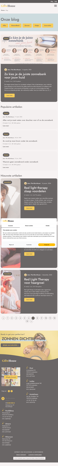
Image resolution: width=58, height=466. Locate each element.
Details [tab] (47, 225)
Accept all (46, 244)
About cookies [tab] (29, 225)
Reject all (11, 244)
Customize (29, 244)
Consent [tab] (10, 225)
